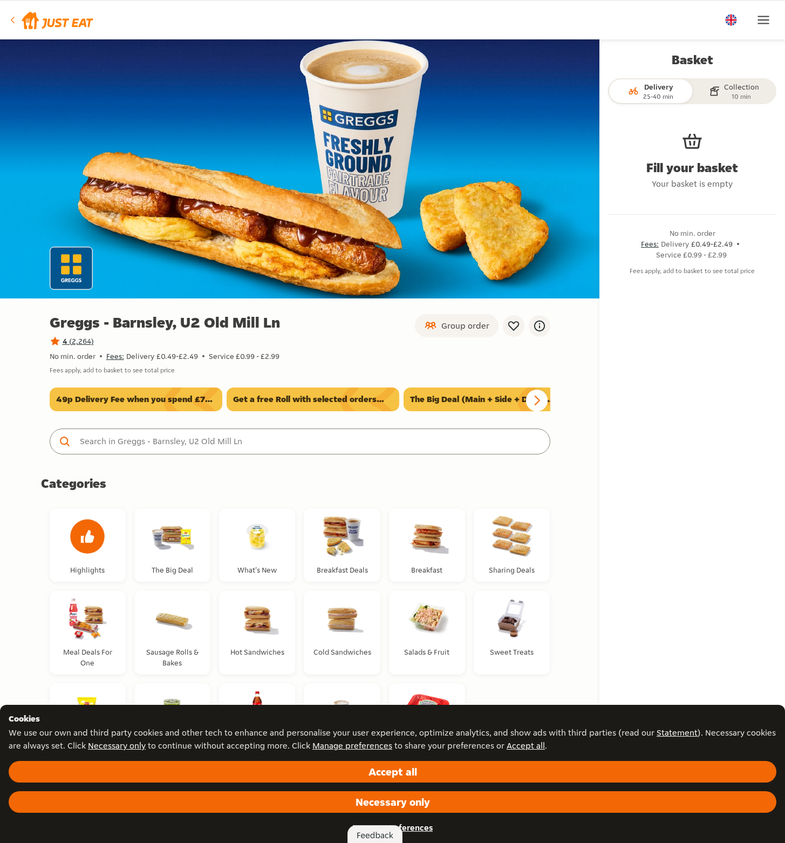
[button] (51, 20)
